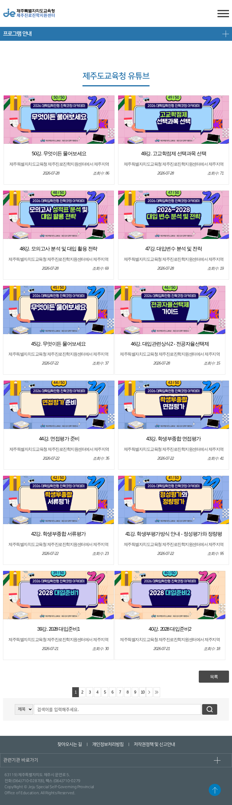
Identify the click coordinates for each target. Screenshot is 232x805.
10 (142, 692)
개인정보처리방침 (107, 744)
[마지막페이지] (156, 692)
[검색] (209, 709)
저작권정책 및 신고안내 (154, 744)
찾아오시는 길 (69, 744)
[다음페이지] (149, 692)
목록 (214, 676)
